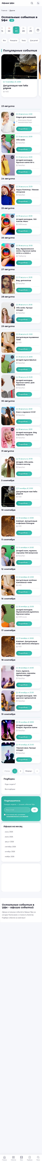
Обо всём (20, 140)
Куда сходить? (10, 784)
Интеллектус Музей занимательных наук (25, 121)
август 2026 (9, 842)
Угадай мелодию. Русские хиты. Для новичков (25, 382)
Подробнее (23, 129)
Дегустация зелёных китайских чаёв (26, 581)
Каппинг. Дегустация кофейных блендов (26, 522)
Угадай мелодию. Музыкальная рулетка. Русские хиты (27, 612)
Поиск (38, 1160)
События (13, 1160)
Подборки (29, 1160)
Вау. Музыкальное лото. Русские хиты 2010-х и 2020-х (26, 251)
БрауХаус (21, 143)
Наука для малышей (26, 117)
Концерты (13, 41)
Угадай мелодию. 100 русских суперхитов (26, 697)
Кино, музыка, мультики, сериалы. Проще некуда (26, 673)
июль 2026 (9, 837)
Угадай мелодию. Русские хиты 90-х (25, 161)
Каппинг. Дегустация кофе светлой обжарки (27, 642)
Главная (4, 10)
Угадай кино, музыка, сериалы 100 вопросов (27, 551)
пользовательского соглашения (17, 816)
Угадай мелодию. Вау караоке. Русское (26, 433)
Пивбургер (22, 256)
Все (4, 41)
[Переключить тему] (38, 3)
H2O (20, 342)
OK (34, 810)
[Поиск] (31, 3)
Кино (21, 1160)
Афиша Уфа (8, 3)
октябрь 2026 (10, 852)
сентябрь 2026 (10, 847)
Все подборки (10, 789)
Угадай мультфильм (26, 360)
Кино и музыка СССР (26, 412)
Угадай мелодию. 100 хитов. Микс (26, 220)
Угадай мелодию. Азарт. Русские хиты (26, 726)
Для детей (34, 41)
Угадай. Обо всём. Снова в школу (24, 463)
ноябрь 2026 (9, 856)
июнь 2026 (9, 832)
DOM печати (22, 224)
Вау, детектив (23, 280)
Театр (24, 41)
